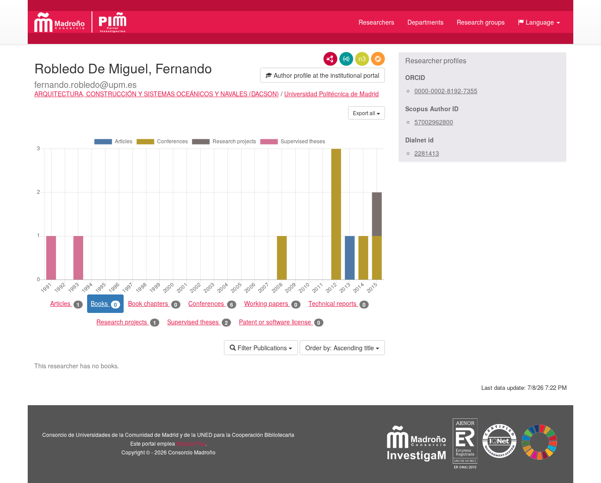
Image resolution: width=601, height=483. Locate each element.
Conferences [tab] (210, 303)
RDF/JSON (378, 59)
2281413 (426, 153)
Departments (425, 22)
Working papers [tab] (270, 303)
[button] (539, 22)
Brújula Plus (190, 443)
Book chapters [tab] (152, 303)
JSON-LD (346, 59)
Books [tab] (104, 303)
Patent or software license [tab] (279, 322)
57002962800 (433, 121)
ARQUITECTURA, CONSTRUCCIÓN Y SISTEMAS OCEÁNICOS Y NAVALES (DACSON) (156, 93)
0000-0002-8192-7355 (445, 90)
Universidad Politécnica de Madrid (331, 93)
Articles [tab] (65, 303)
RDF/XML (330, 59)
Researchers (376, 22)
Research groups (481, 22)
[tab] (482, 60)
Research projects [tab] (126, 322)
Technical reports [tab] (337, 303)
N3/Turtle (362, 59)
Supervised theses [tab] (197, 322)
